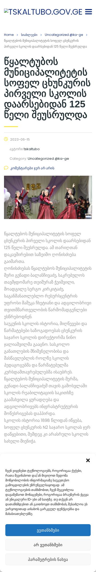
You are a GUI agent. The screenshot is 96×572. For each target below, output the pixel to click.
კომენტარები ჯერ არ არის (32, 168)
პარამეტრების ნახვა (48, 559)
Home (9, 34)
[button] (88, 460)
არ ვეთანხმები (48, 545)
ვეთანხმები (48, 530)
